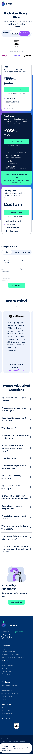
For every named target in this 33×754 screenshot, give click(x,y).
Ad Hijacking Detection (8, 688)
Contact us (16, 602)
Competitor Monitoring (8, 696)
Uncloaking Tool (6, 690)
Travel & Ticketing (7, 665)
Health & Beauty (6, 671)
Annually (20, 33)
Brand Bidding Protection (9, 685)
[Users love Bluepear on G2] (16, 43)
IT (2, 676)
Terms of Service (6, 739)
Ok (26, 748)
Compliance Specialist (8, 651)
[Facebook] (3, 636)
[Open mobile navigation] (30, 3)
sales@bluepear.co (18, 632)
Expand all (17, 285)
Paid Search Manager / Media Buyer (12, 657)
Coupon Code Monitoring (9, 693)
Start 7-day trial (17, 89)
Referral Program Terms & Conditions (13, 741)
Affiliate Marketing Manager (10, 654)
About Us (5, 718)
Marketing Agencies (7, 674)
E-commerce (5, 662)
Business (16, 252)
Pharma (4, 668)
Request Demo (16, 212)
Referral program (7, 713)
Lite (7, 252)
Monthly (6, 32)
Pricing (3, 699)
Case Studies (5, 710)
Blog (2, 707)
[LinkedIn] (9, 636)
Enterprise (26, 252)
